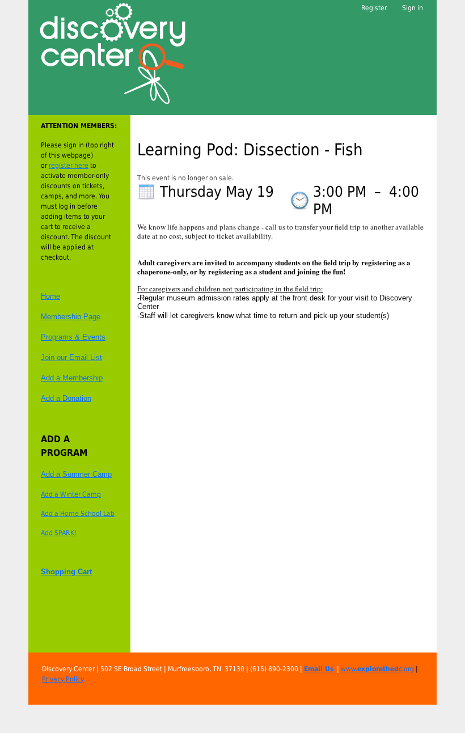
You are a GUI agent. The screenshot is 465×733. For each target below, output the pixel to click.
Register (374, 8)
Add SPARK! (59, 533)
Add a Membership (72, 378)
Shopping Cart (66, 571)
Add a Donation (66, 398)
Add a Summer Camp (76, 474)
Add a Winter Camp (71, 494)
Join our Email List (71, 357)
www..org (377, 669)
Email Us (318, 669)
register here (68, 166)
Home (50, 296)
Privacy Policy (63, 679)
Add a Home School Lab (78, 514)
